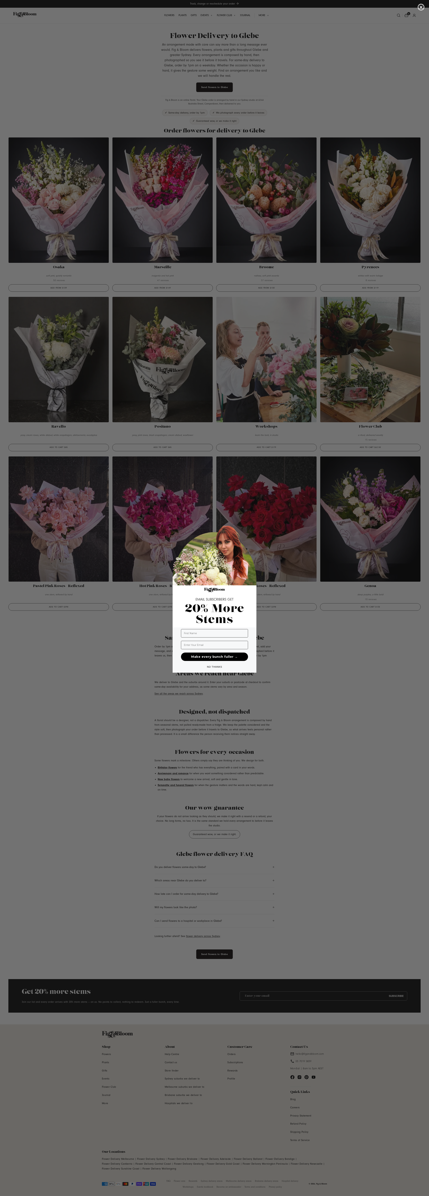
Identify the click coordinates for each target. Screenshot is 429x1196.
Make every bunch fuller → (214, 657)
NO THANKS (214, 666)
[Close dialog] (421, 7)
